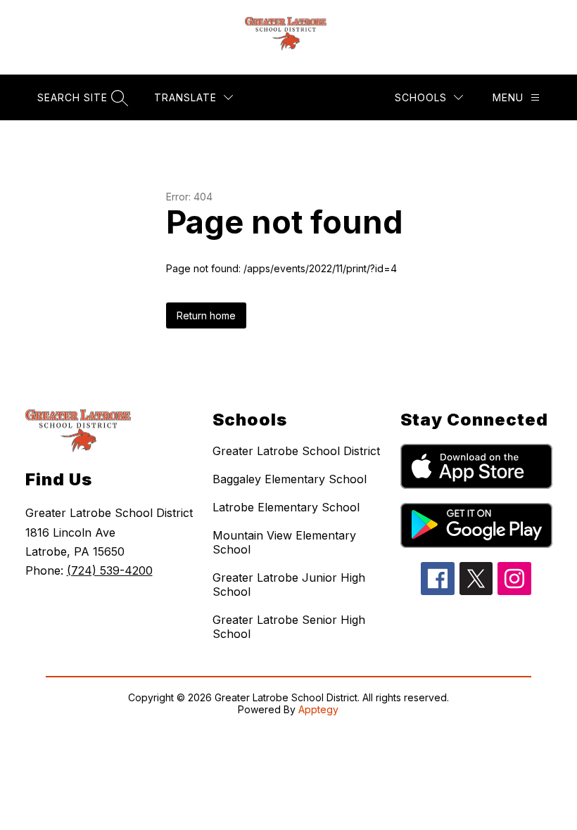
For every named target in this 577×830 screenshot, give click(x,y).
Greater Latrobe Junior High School (289, 584)
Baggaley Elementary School (290, 479)
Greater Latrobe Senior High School (289, 627)
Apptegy (318, 709)
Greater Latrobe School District (296, 451)
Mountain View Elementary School (284, 542)
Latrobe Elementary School (286, 507)
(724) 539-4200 (110, 570)
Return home (206, 315)
